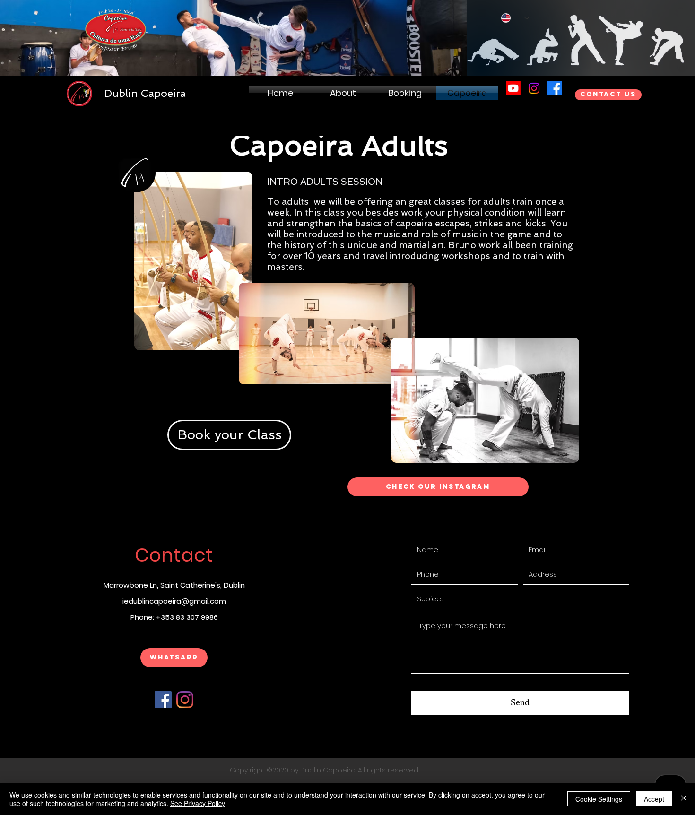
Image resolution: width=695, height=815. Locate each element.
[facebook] (554, 88)
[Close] (683, 798)
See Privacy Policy (197, 803)
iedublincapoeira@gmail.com (174, 601)
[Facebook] (163, 699)
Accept (654, 799)
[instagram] (534, 88)
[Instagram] (184, 699)
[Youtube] (513, 88)
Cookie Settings (598, 799)
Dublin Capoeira (145, 93)
